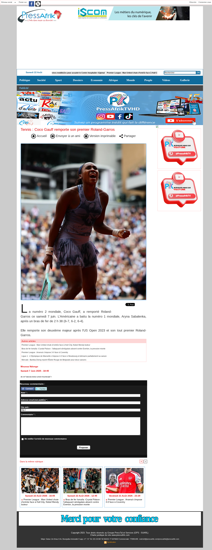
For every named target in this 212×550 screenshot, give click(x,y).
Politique (24, 80)
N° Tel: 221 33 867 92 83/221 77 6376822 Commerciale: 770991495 (113, 539)
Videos (166, 80)
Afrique (113, 80)
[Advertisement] (110, 46)
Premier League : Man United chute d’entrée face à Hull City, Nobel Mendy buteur (121, 73)
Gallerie (185, 80)
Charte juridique (97, 535)
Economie (97, 80)
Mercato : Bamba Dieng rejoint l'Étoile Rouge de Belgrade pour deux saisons (54, 360)
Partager (129, 136)
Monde (130, 80)
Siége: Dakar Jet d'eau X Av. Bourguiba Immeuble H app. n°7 (64, 539)
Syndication (111, 542)
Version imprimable (102, 136)
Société (41, 80)
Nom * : (24, 393)
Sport (58, 80)
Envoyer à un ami (67, 136)
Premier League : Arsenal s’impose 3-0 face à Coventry (45, 352)
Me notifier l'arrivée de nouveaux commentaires (46, 439)
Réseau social (6, 2)
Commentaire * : (28, 414)
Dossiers (78, 80)
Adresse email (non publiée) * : (34, 400)
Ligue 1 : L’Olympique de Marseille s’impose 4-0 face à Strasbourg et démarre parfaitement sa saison (64, 356)
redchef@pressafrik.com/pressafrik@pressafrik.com (159, 539)
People (148, 80)
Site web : (25, 407)
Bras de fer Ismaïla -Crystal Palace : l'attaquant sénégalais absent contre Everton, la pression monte (63, 349)
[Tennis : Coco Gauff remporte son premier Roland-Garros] (83, 144)
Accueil (41, 136)
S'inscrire (192, 2)
